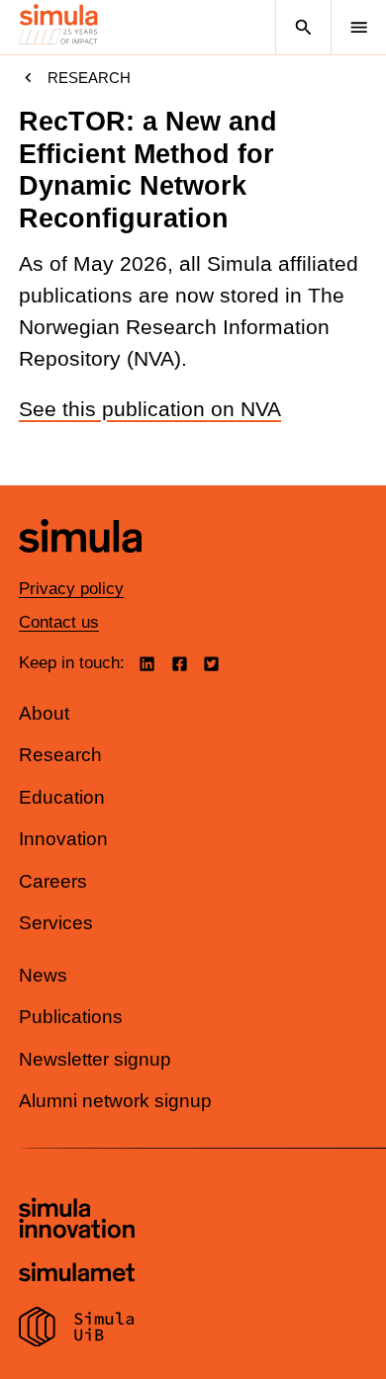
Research (89, 77)
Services (56, 922)
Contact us (59, 622)
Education (62, 797)
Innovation (63, 838)
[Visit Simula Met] (77, 1274)
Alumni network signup (115, 1100)
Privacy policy (71, 588)
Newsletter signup (95, 1059)
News (43, 975)
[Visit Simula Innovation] (77, 1221)
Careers (53, 881)
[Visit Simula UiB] (77, 1329)
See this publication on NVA (150, 409)
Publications (71, 1016)
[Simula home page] (80, 567)
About (44, 713)
